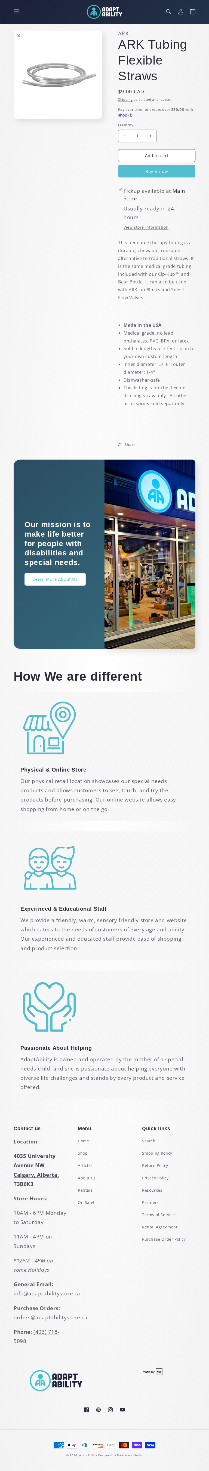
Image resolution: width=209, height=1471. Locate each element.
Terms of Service (158, 1214)
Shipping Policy (157, 1153)
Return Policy (155, 1165)
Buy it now (156, 171)
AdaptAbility (88, 1455)
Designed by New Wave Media (120, 1455)
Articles (85, 1165)
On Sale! (86, 1202)
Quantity (125, 125)
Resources (152, 1190)
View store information (146, 227)
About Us (87, 1178)
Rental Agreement (160, 1227)
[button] (16, 12)
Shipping (125, 99)
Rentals (85, 1190)
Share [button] (130, 444)
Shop (83, 1153)
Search (149, 1140)
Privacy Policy (155, 1178)
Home (83, 1140)
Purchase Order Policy (164, 1239)
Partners (150, 1202)
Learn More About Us (55, 579)
